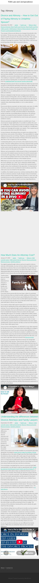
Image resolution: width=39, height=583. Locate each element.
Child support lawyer (15, 260)
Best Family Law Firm (32, 27)
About (2, 568)
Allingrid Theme (12, 578)
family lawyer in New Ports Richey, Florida (25, 452)
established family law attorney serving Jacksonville (18, 81)
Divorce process (5, 262)
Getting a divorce (15, 262)
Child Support (13, 29)
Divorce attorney (31, 260)
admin (16, 25)
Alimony (31, 25)
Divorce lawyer (26, 29)
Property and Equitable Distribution (11, 30)
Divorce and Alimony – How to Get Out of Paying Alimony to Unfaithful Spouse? (19, 18)
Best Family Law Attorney (18, 27)
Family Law (23, 25)
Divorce (19, 29)
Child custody (5, 29)
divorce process (29, 337)
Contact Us (9, 568)
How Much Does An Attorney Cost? (18, 255)
